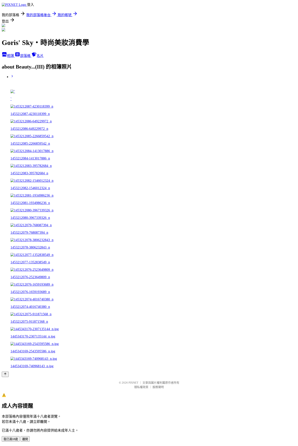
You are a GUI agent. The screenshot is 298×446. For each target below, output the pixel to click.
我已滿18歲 (10, 439)
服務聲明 (158, 387)
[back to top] (5, 374)
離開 (25, 439)
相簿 (11, 56)
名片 (40, 56)
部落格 (25, 56)
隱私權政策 (141, 387)
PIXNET (133, 382)
